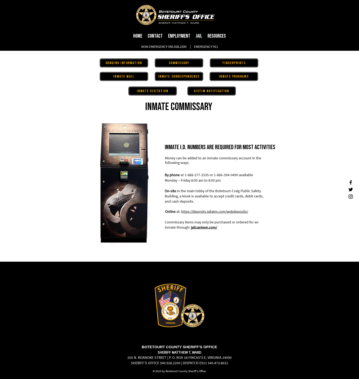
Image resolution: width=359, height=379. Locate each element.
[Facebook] (351, 182)
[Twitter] (351, 189)
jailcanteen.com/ (204, 227)
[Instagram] (351, 196)
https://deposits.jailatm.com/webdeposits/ (214, 211)
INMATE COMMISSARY (179, 107)
